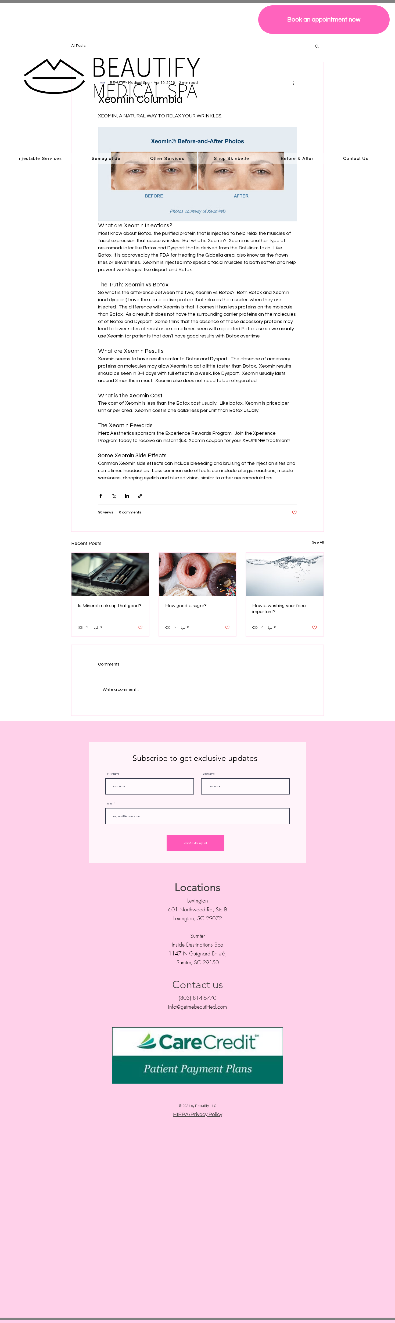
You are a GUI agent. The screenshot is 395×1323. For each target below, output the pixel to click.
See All (318, 542)
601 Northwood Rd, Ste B (197, 909)
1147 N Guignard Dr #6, (197, 953)
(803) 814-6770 (197, 997)
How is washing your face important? (279, 608)
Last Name (209, 774)
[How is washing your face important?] (285, 574)
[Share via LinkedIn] (127, 495)
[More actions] (293, 83)
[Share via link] (140, 495)
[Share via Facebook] (100, 495)
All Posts (78, 46)
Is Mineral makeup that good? (109, 606)
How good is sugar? (186, 606)
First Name (113, 774)
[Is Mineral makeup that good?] (110, 574)
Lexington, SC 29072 (197, 918)
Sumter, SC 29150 (198, 962)
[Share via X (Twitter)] (113, 495)
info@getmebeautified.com (197, 1006)
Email (110, 804)
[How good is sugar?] (197, 574)
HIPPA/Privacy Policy (197, 1114)
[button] (316, 46)
